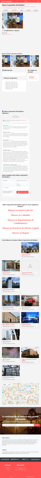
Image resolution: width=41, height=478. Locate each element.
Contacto (7, 469)
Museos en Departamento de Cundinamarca (28, 6)
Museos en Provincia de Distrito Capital (20, 228)
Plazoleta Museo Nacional (8, 307)
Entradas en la (32, 77)
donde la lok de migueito (27, 272)
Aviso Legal (20, 468)
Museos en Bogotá (20, 233)
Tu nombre (5, 180)
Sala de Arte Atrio (6, 272)
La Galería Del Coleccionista (8, 377)
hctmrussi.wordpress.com (7, 34)
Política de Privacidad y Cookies (20, 469)
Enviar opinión (23, 192)
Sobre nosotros (8, 467)
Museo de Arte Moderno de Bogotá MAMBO (29, 360)
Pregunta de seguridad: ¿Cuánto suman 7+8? (7, 192)
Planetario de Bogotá (26, 324)
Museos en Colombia (15, 6)
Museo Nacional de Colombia (9, 324)
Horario (21, 10)
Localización (14, 10)
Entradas (28, 10)
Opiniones (35, 10)
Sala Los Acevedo (6, 359)
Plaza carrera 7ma (7, 341)
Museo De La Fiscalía (26, 307)
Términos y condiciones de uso (20, 467)
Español (11, 476)
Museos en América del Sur (6, 6)
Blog (8, 468)
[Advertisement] (32, 19)
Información (6, 10)
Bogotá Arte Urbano (26, 254)
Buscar (37, 425)
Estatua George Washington (8, 289)
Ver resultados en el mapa (20, 393)
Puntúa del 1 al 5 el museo (21, 180)
